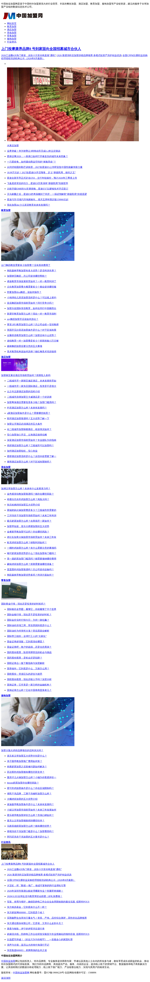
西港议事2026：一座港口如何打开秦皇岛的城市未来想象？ (37, 156)
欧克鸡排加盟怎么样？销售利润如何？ (27, 542)
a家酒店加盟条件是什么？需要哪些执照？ (28, 413)
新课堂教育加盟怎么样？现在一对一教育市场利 (31, 314)
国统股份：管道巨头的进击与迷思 (24, 674)
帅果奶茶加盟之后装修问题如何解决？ (27, 766)
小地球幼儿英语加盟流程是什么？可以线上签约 (31, 297)
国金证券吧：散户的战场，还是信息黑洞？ (29, 647)
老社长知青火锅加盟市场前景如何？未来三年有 (31, 537)
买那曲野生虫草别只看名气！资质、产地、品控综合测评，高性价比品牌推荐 (47, 918)
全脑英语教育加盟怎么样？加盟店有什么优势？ (31, 335)
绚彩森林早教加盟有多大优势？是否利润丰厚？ (31, 270)
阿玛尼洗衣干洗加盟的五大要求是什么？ (28, 837)
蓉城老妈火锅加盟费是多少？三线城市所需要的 (31, 510)
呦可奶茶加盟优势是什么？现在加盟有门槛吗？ (31, 553)
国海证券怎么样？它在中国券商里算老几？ (29, 690)
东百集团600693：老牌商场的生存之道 (27, 950)
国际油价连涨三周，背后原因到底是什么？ (29, 625)
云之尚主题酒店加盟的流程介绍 (23, 391)
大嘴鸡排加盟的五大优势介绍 (22, 799)
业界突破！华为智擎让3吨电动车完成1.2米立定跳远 (33, 151)
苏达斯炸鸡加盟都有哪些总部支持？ (26, 772)
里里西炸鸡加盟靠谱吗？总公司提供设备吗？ (30, 569)
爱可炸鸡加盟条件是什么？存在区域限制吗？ (30, 788)
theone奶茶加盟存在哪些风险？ (23, 783)
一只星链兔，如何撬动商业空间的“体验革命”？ (31, 161)
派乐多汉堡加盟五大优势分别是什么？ (27, 756)
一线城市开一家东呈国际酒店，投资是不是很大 (31, 386)
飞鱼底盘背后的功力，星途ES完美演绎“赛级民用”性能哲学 (37, 183)
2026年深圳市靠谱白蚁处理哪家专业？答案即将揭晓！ (35, 891)
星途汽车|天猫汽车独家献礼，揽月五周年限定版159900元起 (37, 199)
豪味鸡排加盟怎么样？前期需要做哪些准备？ (30, 564)
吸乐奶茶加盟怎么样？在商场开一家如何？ (29, 521)
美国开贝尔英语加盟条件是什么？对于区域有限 (31, 330)
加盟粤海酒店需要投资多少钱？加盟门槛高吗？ (31, 402)
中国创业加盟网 (21, 972)
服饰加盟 (11, 38)
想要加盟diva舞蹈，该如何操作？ (24, 292)
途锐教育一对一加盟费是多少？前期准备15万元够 (33, 340)
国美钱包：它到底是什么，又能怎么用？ (28, 668)
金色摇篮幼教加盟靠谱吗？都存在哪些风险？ (30, 494)
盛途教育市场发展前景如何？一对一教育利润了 (31, 281)
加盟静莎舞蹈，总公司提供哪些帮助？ (27, 276)
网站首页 (11, 23)
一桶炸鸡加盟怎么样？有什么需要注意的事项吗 (31, 548)
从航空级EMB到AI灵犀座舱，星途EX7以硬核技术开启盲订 (37, 188)
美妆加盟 (11, 32)
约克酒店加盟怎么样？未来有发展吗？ (27, 407)
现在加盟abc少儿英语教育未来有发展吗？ (28, 205)
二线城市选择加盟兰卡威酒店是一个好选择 (29, 397)
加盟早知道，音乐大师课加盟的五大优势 (28, 526)
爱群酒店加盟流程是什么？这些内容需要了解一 (31, 456)
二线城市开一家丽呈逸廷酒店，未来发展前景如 (31, 380)
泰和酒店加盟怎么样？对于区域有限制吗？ (29, 461)
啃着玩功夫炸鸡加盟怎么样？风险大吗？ (28, 499)
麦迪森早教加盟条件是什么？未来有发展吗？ (30, 804)
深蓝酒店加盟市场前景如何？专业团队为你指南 (31, 440)
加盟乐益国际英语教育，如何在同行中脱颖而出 (31, 308)
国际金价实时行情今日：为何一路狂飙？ (28, 620)
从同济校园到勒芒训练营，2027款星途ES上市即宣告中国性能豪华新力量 (44, 167)
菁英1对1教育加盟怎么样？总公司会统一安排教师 (33, 324)
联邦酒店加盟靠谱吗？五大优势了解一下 (28, 418)
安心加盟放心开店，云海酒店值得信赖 (27, 434)
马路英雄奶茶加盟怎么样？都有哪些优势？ (29, 826)
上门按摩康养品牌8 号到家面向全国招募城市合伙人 (41, 49)
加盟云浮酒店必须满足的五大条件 (24, 424)
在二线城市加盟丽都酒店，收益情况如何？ (29, 429)
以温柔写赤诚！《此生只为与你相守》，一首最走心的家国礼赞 (40, 939)
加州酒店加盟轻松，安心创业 (22, 451)
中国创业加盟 (8, 961)
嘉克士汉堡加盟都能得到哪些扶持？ (26, 820)
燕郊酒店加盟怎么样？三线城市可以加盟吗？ (30, 445)
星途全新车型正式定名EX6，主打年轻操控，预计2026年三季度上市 (42, 178)
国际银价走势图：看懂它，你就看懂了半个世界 (31, 609)
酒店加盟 (11, 29)
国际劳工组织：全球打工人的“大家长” (27, 636)
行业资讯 (11, 42)
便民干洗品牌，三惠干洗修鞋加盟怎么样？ (29, 793)
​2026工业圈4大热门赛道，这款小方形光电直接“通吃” (28, 55)
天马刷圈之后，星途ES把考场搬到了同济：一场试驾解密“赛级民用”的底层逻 (47, 194)
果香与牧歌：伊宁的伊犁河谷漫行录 (26, 928)
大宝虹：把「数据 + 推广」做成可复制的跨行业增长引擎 (36, 885)
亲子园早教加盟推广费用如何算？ (24, 761)
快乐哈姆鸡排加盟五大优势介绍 (23, 504)
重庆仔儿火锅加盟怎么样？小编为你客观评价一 (31, 777)
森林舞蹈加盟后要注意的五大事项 (24, 346)
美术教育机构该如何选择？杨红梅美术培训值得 (31, 351)
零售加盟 (11, 35)
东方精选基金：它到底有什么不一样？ (27, 907)
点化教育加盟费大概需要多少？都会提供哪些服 (31, 287)
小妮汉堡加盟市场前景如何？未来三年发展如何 (31, 810)
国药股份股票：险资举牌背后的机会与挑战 (29, 652)
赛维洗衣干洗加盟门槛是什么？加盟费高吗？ (30, 831)
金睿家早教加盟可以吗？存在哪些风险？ (28, 531)
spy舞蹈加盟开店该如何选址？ (22, 319)
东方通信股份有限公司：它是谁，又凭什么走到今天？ (35, 923)
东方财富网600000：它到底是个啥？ (26, 912)
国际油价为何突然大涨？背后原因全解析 (28, 631)
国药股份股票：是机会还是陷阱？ (24, 658)
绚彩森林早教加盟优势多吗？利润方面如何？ (30, 575)
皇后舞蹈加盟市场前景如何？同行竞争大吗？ (30, 303)
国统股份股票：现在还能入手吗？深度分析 (29, 679)
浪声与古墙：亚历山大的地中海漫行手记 (28, 945)
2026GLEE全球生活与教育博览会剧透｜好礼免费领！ (34, 896)
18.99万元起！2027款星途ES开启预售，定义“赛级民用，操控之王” (41, 172)
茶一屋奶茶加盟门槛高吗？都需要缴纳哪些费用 (31, 558)
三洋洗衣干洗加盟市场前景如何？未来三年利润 (31, 515)
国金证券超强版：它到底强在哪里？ (26, 641)
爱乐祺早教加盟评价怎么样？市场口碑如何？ (30, 815)
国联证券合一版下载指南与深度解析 (26, 663)
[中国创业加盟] (23, 18)
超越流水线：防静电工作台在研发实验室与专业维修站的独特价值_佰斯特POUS (48, 934)
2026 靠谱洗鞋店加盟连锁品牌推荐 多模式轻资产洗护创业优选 (89, 55)
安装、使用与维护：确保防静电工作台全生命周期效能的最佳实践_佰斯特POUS (48, 901)
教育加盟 (11, 26)
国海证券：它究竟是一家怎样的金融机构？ (29, 685)
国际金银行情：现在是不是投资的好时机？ (29, 614)
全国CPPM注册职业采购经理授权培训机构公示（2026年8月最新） (41, 880)
